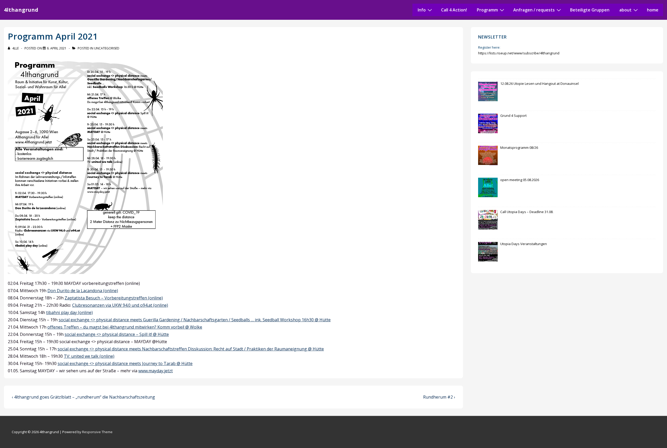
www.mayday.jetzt (155, 371)
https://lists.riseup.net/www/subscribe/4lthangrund (518, 53)
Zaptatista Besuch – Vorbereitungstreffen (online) (114, 298)
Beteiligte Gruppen (589, 10)
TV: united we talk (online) (89, 356)
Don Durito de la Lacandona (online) (82, 290)
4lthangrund (21, 9)
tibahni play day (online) (69, 312)
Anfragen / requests (534, 10)
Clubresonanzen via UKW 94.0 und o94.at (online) (120, 305)
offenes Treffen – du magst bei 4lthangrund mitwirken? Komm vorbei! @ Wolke (124, 327)
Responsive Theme (97, 432)
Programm (487, 10)
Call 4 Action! (454, 10)
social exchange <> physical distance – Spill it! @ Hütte (117, 334)
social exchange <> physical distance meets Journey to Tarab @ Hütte (125, 363)
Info (422, 10)
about (625, 10)
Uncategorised (106, 48)
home (652, 10)
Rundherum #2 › (439, 397)
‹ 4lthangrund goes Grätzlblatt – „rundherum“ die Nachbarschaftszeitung (83, 397)
